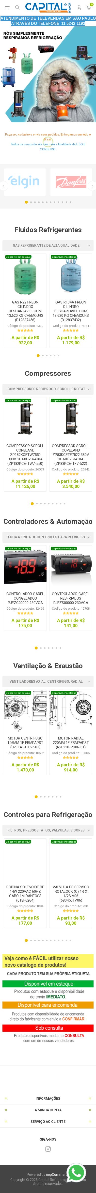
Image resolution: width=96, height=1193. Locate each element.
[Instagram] (48, 1149)
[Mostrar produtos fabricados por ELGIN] (25, 182)
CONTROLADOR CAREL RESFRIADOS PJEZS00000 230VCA (71, 598)
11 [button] (66, 202)
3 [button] (35, 202)
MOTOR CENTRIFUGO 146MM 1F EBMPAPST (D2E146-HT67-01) (25, 742)
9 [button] (58, 202)
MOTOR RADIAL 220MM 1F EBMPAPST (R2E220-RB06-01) (71, 742)
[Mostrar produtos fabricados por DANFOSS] (71, 182)
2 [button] (31, 202)
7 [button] (50, 202)
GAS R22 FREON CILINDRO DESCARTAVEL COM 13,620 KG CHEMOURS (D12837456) (25, 311)
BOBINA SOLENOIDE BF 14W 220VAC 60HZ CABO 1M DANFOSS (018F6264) (25, 894)
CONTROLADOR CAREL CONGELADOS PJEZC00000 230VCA (25, 598)
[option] (48, 74)
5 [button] (43, 202)
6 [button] (47, 202)
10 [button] (62, 202)
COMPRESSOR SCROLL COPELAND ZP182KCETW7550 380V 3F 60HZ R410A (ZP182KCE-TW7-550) (25, 455)
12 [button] (70, 202)
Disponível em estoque (18, 257)
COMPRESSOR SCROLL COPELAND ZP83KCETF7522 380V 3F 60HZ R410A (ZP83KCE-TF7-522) (71, 455)
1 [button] (26, 202)
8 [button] (54, 202)
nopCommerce (57, 1175)
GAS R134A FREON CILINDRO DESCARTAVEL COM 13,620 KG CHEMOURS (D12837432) (71, 311)
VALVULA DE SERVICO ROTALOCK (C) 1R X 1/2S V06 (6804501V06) (71, 894)
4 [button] (39, 202)
